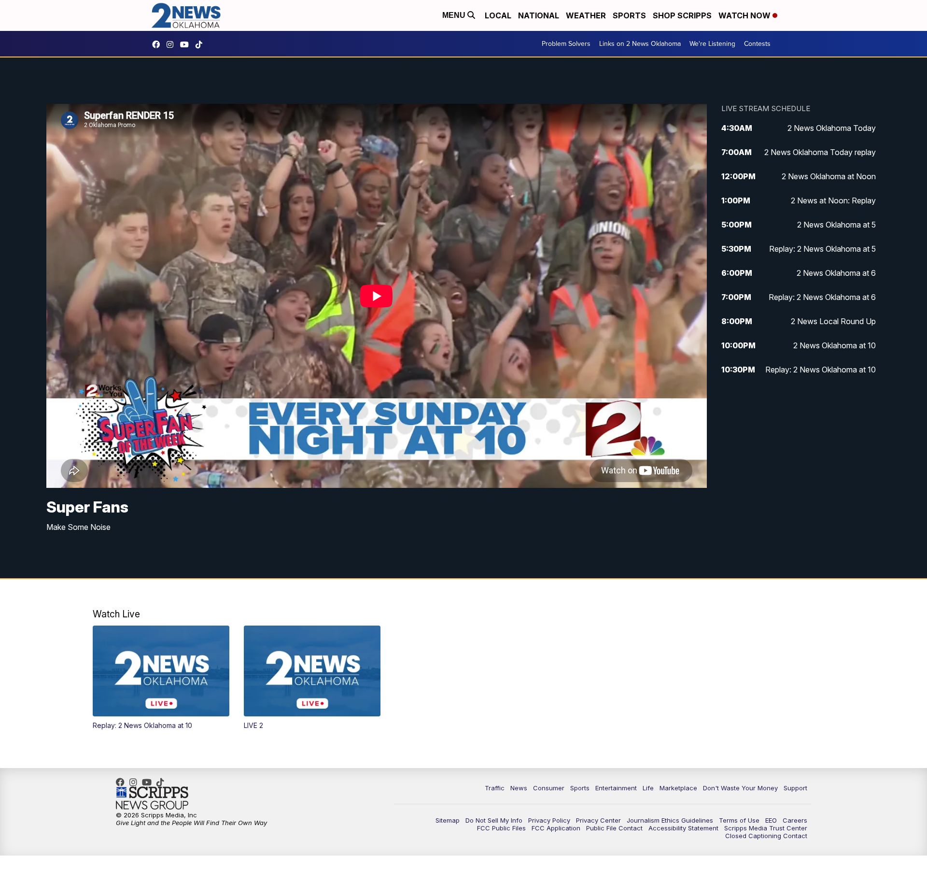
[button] (161, 678)
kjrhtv (158, 44)
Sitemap (447, 820)
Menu (454, 15)
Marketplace (678, 788)
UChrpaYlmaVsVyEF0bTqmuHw (187, 44)
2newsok (172, 44)
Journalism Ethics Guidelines (670, 820)
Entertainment (616, 788)
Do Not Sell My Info (493, 820)
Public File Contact (614, 828)
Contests (757, 44)
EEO (771, 820)
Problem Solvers (566, 44)
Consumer (548, 788)
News (518, 788)
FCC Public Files (501, 828)
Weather (586, 15)
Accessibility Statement (683, 828)
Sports (629, 15)
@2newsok (201, 44)
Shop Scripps (682, 15)
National (538, 15)
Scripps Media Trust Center (765, 828)
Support (795, 788)
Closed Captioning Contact (766, 836)
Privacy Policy (549, 820)
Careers (795, 820)
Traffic (495, 788)
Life (648, 788)
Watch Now (745, 15)
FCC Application (556, 828)
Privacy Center (598, 820)
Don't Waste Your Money (740, 788)
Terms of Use (739, 820)
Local (498, 15)
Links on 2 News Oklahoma (640, 44)
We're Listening (712, 44)
